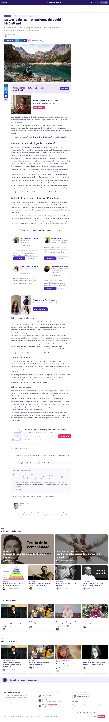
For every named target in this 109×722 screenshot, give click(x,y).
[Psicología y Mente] (54, 2)
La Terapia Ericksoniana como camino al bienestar (39, 623)
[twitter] (17, 40)
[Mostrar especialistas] (5, 680)
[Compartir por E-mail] (6, 96)
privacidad (49, 716)
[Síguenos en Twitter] (77, 712)
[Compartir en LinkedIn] (6, 92)
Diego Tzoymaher (57, 238)
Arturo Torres (11, 34)
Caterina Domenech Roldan (29, 238)
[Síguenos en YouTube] (87, 712)
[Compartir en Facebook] (6, 85)
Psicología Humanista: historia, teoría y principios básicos (46, 137)
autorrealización (31, 166)
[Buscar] (91, 2)
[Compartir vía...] (6, 99)
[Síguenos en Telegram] (90, 712)
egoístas (60, 398)
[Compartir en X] (6, 89)
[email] (25, 40)
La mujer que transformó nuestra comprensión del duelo (94, 623)
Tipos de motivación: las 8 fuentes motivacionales (44, 353)
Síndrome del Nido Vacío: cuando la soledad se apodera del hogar (94, 664)
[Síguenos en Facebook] (73, 712)
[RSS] (94, 712)
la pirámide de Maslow (47, 153)
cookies (55, 716)
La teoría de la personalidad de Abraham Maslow (43, 192)
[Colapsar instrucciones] (68, 471)
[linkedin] (21, 40)
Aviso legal (43, 716)
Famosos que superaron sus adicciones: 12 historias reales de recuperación (13, 624)
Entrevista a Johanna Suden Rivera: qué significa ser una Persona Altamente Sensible (68, 624)
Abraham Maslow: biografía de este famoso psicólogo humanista (40, 584)
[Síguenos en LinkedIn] (80, 712)
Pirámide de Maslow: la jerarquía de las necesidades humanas (13, 584)
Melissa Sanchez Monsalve (29, 267)
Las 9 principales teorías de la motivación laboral (78, 555)
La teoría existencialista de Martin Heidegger (67, 584)
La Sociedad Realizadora (20, 205)
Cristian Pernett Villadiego (59, 267)
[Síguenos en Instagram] (84, 712)
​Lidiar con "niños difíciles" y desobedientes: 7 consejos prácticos (65, 666)
